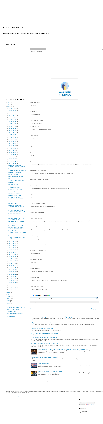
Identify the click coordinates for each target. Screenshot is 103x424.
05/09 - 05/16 (12, 252)
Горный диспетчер (13, 174)
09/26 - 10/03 (12, 137)
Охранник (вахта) (11, 311)
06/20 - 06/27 (12, 163)
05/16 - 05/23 (12, 250)
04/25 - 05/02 (12, 254)
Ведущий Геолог (12, 201)
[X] (39, 295)
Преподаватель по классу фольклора (15, 190)
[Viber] (46, 295)
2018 (8, 296)
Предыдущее (94, 309)
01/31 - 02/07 (12, 280)
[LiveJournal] (44, 295)
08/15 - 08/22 (12, 148)
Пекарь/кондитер (13, 216)
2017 (8, 298)
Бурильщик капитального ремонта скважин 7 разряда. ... (17, 166)
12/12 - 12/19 (12, 113)
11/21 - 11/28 (12, 119)
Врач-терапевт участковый (15, 225)
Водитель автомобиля (14, 193)
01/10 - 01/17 (12, 287)
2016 (8, 301)
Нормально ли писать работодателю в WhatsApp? (45, 357)
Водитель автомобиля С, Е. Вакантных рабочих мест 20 (16, 198)
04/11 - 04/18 (12, 258)
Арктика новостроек (43, 363)
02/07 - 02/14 (12, 278)
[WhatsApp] (48, 295)
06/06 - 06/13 (12, 243)
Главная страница (10, 44)
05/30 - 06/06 (12, 245)
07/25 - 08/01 (12, 154)
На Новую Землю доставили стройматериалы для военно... (17, 228)
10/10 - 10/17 (12, 132)
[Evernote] (42, 295)
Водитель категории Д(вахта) (15, 313)
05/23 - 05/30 (12, 247)
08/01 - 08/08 (12, 152)
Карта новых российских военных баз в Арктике (44, 323)
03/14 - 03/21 (12, 267)
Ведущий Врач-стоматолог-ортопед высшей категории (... (17, 211)
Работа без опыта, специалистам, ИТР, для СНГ (45, 333)
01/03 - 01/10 (12, 289)
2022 (8, 104)
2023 (8, 102)
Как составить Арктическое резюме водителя (50, 371)
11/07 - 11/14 (12, 124)
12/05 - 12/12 (12, 115)
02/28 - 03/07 (12, 272)
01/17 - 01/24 (12, 285)
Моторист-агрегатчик (13, 309)
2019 (8, 294)
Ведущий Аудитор (13, 203)
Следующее (33, 309)
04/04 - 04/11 (12, 261)
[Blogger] (40, 295)
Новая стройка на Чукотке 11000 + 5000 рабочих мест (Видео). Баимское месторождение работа (63, 349)
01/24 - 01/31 (12, 283)
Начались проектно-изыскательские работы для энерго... (16, 237)
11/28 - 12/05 (12, 117)
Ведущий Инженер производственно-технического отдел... (14, 186)
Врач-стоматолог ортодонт (15, 176)
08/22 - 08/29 (12, 145)
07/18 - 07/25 (12, 156)
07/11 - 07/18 (12, 159)
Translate (91, 404)
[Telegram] (51, 295)
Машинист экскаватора (14, 195)
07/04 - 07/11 (12, 161)
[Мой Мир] (37, 295)
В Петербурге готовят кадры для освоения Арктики (45, 337)
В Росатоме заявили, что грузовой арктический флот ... (16, 179)
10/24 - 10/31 (12, 128)
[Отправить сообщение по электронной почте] (35, 302)
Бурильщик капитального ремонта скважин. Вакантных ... (16, 207)
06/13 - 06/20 (12, 241)
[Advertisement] (48, 11)
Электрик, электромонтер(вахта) (16, 307)
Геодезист (11, 182)
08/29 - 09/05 (12, 143)
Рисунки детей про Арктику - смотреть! (42, 328)
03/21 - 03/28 (12, 265)
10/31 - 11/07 (12, 126)
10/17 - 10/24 (12, 130)
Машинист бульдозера (14, 172)
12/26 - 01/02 (12, 108)
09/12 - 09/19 (12, 141)
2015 (8, 303)
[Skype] (49, 295)
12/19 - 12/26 (12, 111)
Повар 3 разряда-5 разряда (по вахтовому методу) (16, 219)
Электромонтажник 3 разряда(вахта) (13, 315)
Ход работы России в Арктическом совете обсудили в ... (17, 232)
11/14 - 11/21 (12, 121)
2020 (8, 292)
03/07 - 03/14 (12, 269)
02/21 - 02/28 (12, 274)
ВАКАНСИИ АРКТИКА (13, 28)
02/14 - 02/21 (12, 276)
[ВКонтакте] (33, 295)
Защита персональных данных (14, 395)
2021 (8, 106)
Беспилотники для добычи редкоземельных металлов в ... (17, 169)
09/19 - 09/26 (12, 139)
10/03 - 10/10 (12, 135)
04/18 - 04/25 (12, 256)
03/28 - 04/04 (12, 263)
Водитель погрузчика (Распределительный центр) (44, 343)
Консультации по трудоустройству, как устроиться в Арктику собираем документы (53, 317)
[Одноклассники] (35, 295)
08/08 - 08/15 (12, 150)
